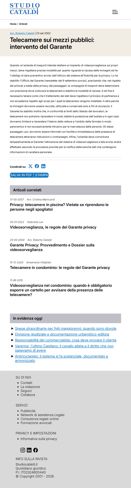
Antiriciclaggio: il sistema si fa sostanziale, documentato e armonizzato (61, 358)
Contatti (26, 383)
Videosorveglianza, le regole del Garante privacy (53, 227)
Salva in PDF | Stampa (29, 175)
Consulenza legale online (40, 419)
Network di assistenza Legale (43, 415)
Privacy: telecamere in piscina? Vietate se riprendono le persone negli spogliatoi (59, 207)
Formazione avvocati (36, 423)
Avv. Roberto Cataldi (22, 33)
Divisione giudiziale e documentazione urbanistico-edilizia (62, 334)
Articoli (23, 24)
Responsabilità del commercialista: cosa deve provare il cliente (65, 340)
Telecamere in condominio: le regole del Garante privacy (60, 267)
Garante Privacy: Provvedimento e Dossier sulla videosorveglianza (52, 247)
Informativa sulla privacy (39, 439)
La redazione (30, 387)
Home (13, 24)
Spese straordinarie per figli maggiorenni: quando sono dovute (65, 328)
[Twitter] (30, 166)
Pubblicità (28, 411)
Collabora (28, 395)
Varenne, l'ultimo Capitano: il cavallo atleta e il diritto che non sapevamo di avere (64, 348)
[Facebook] (37, 166)
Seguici (26, 391)
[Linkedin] (43, 166)
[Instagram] (22, 450)
